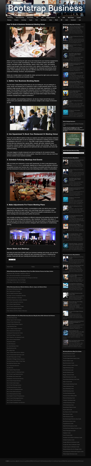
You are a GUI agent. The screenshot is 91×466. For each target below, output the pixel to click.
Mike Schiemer (20, 461)
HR (61, 20)
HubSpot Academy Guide (68, 439)
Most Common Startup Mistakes (13, 339)
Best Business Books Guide (69, 421)
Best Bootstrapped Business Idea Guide (72, 418)
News (28, 461)
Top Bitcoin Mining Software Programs (15, 324)
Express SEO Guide (67, 409)
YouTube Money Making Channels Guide (72, 428)
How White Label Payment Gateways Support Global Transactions (75, 54)
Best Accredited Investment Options (14, 293)
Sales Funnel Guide (67, 381)
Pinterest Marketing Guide (69, 398)
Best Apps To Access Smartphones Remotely (16, 295)
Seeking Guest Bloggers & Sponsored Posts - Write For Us (76, 82)
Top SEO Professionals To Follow (14, 356)
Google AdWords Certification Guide (71, 442)
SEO (42, 17)
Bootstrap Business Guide (69, 353)
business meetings (17, 165)
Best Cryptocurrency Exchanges (13, 291)
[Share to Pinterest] (14, 259)
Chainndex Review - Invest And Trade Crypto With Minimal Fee (76, 244)
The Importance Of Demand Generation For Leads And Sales (76, 284)
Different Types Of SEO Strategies (14, 319)
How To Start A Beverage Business (14, 385)
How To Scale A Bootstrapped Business (15, 398)
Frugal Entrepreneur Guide (69, 356)
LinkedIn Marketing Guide (69, 402)
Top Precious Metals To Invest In (14, 335)
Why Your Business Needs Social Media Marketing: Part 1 (76, 341)
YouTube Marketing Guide (69, 393)
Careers (72, 461)
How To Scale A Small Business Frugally (15, 306)
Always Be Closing (49, 256)
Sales (50, 20)
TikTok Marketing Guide (68, 405)
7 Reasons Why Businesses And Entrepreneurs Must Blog (76, 27)
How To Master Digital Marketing (13, 304)
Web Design (71, 17)
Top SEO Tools (10, 367)
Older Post (56, 266)
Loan (66, 20)
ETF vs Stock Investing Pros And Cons (15, 302)
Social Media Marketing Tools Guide (71, 379)
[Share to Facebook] (13, 259)
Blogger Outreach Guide (68, 374)
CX (33, 461)
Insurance (73, 20)
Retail (56, 20)
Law (80, 20)
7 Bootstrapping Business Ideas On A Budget (16, 279)
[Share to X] (12, 259)
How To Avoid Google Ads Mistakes (14, 308)
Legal (25, 461)
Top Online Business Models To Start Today (16, 361)
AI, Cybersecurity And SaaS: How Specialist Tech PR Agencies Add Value (22, 277)
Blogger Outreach (50, 17)
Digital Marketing (20, 17)
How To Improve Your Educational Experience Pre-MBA (76, 331)
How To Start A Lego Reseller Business (15, 374)
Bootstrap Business (12, 461)
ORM (64, 17)
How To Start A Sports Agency (13, 382)
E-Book (43, 461)
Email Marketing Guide (68, 370)
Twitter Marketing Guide (68, 386)
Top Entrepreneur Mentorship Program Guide (73, 451)
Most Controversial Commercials (13, 330)
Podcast (37, 461)
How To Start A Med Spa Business (14, 391)
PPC (37, 17)
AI (69, 461)
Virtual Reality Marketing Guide (70, 384)
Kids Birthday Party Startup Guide (14, 376)
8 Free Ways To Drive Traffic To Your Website (16, 282)
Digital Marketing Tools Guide (69, 377)
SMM (63, 461)
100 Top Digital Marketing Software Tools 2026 (74, 91)
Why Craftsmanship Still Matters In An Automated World (18, 275)
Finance (16, 20)
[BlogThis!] (10, 259)
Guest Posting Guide (67, 435)
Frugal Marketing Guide (11, 326)
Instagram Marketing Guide (69, 400)
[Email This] (9, 259)
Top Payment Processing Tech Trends (15, 333)
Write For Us (51, 461)
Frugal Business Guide (68, 423)
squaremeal (24, 141)
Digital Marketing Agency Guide (70, 425)
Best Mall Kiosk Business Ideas (13, 363)
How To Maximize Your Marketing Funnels (15, 337)
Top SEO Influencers (11, 343)
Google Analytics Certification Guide (71, 446)
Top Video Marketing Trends (12, 346)
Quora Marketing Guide (68, 388)
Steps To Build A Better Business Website (15, 352)
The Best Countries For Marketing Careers (15, 372)
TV (40, 461)
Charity (76, 461)
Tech (36, 20)
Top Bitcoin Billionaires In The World (14, 297)
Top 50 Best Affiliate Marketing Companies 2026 (76, 275)
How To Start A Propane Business (14, 380)
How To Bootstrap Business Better (14, 393)
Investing (23, 20)
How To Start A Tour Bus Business (14, 400)
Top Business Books (11, 341)
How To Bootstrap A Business (13, 365)
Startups (9, 20)
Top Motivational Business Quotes (14, 387)
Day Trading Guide (11, 350)
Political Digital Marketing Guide (70, 453)
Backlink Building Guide (68, 372)
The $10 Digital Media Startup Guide (71, 358)
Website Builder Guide (68, 360)
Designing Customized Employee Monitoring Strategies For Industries (76, 64)
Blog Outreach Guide (68, 414)
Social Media (30, 17)
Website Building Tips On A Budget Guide (72, 449)
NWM (31, 461)
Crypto (30, 20)
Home (33, 266)
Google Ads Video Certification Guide (71, 444)
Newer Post (10, 266)
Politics (66, 461)
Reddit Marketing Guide (68, 391)
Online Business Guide (68, 416)
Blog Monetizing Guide (11, 348)
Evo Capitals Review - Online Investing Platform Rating (75, 234)
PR (59, 17)
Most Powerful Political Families (13, 369)
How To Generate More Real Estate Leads (15, 354)
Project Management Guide (69, 430)
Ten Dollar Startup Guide (12, 317)
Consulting (10, 17)
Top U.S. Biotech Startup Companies (14, 328)
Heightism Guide (67, 432)
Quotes (46, 461)
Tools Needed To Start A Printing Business (15, 395)
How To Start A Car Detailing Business (15, 389)
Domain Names (58, 461)
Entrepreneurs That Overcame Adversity (15, 378)
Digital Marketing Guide (68, 367)
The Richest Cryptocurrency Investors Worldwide (17, 299)
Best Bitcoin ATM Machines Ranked (14, 289)
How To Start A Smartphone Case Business (16, 402)
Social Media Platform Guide (69, 407)
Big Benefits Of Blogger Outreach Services (16, 359)
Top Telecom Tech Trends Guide (70, 411)
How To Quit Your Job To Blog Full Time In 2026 (75, 302)
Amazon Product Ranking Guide (13, 322)
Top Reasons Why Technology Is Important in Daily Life (18, 273)
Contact (79, 17)
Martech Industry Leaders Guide (70, 365)
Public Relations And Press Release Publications (17, 310)
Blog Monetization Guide (68, 363)
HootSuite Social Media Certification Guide (72, 437)
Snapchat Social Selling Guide (70, 395)
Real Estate (43, 20)
